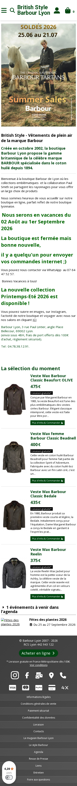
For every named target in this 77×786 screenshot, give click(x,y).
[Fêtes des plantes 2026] (14, 622)
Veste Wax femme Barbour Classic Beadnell (53, 436)
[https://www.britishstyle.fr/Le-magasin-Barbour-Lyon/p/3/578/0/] (51, 676)
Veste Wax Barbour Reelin (48, 551)
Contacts (38, 731)
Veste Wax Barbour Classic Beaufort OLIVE (51, 378)
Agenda (38, 752)
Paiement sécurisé (38, 710)
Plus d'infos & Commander (46, 422)
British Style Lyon (33, 10)
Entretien (38, 772)
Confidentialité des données (38, 717)
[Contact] (39, 676)
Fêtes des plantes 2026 (48, 619)
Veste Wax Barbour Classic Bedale (48, 494)
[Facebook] (27, 676)
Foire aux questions (38, 779)
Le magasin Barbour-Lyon (39, 738)
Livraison (38, 724)
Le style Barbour (38, 745)
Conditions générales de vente (38, 703)
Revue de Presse (38, 758)
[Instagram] (15, 677)
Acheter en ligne (36, 653)
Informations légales (39, 697)
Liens (38, 765)
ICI (35, 320)
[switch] (9, 777)
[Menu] (4, 10)
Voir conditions (38, 665)
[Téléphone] (63, 676)
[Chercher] (12, 10)
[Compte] (57, 10)
